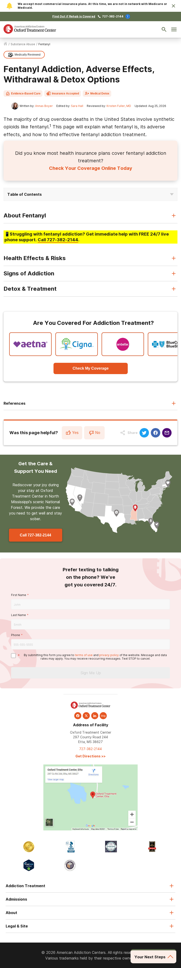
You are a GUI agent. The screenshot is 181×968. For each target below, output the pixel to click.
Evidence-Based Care (26, 93)
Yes (75, 433)
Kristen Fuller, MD (119, 106)
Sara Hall (77, 106)
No (97, 433)
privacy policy (109, 655)
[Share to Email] (167, 432)
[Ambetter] (123, 344)
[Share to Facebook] (155, 432)
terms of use (84, 655)
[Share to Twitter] (144, 432)
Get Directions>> (90, 756)
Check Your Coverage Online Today (90, 168)
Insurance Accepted (65, 93)
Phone (15, 635)
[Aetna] (30, 344)
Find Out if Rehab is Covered (73, 16)
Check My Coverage (91, 368)
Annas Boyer (44, 106)
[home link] (5, 44)
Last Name (18, 615)
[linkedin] (94, 715)
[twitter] (86, 715)
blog (103, 715)
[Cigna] (76, 344)
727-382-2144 (112, 16)
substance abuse (23, 44)
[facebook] (77, 715)
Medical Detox (99, 93)
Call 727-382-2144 (35, 535)
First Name (18, 595)
